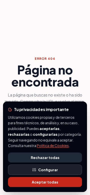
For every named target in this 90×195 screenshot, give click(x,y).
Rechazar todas (45, 157)
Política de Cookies (53, 145)
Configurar (48, 170)
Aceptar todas (45, 182)
